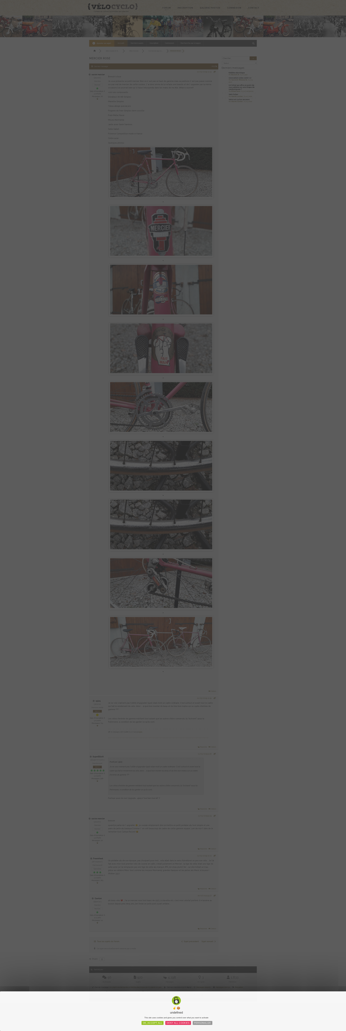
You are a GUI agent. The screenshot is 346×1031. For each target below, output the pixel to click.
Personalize (202, 1023)
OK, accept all (152, 1023)
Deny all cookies (178, 1023)
